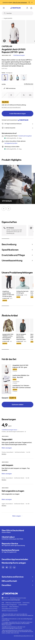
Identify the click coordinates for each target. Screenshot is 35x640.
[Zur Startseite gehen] (15, 8)
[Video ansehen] (4, 41)
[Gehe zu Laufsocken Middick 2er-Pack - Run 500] (6, 379)
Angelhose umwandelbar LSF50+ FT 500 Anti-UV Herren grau (8, 294)
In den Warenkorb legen (17, 113)
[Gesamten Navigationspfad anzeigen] (2, 18)
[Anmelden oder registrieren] (27, 8)
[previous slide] (4, 209)
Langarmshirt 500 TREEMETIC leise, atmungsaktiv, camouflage (7, 337)
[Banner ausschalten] (29, 2)
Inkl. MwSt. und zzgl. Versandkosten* (11, 107)
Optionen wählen (17, 404)
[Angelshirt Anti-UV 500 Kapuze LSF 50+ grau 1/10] (13, 32)
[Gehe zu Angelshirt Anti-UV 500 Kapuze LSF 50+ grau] (6, 369)
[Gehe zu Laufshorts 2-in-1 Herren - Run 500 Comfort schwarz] (6, 389)
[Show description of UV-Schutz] (28, 200)
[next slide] (8, 209)
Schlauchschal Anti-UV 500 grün (22, 292)
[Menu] (4, 8)
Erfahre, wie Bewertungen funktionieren (13, 431)
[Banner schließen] (32, 2)
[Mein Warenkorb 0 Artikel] (31, 8)
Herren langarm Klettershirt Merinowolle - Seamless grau (21, 337)
